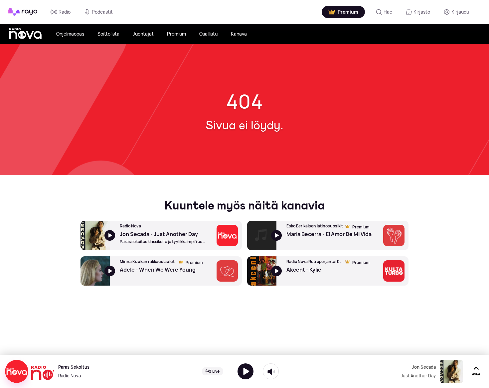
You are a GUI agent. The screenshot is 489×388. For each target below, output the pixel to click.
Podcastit (102, 12)
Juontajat (143, 34)
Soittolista (108, 34)
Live (216, 371)
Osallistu (208, 34)
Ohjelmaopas (70, 34)
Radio (65, 12)
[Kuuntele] (245, 371)
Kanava (239, 34)
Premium (176, 34)
